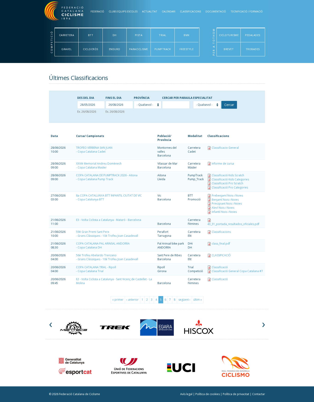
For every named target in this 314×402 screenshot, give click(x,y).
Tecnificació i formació (247, 11)
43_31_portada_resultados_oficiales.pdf (233, 224)
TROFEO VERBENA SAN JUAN (94, 148)
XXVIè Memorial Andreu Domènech (99, 163)
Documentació (216, 11)
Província (141, 98)
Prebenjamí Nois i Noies (227, 195)
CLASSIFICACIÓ (221, 255)
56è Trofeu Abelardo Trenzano (96, 255)
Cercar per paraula (177, 98)
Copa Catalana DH (90, 247)
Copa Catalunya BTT (91, 199)
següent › (184, 300)
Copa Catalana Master (92, 167)
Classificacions (190, 11)
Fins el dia (113, 98)
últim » (197, 300)
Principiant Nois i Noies (227, 203)
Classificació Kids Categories (230, 179)
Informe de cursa (223, 163)
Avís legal (186, 394)
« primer (117, 300)
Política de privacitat (236, 394)
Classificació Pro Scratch (227, 183)
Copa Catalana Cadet (92, 152)
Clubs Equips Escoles (123, 11)
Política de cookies (207, 394)
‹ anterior (132, 300)
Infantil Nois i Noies (224, 212)
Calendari (168, 11)
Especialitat (202, 98)
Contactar (258, 394)
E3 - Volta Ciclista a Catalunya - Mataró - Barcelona (108, 220)
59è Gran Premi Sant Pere (92, 232)
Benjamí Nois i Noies (225, 200)
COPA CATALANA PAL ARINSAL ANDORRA (103, 243)
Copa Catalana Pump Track (95, 179)
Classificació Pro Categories (230, 187)
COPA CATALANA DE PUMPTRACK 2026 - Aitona (106, 175)
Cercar (229, 105)
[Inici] (69, 12)
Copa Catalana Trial (90, 271)
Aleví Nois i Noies (223, 208)
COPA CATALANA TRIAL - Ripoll (96, 267)
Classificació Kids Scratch (228, 175)
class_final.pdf (221, 243)
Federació (97, 11)
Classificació (220, 267)
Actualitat (149, 11)
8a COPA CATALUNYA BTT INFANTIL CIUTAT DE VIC (109, 195)
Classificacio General (225, 148)
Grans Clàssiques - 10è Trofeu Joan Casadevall (108, 236)
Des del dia (85, 98)
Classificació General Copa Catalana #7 (237, 271)
